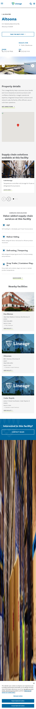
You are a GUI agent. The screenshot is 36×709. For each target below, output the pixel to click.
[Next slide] (32, 65)
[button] (18, 125)
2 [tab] (15, 198)
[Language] (34, 4)
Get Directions (7, 107)
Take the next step (17, 34)
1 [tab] (13, 198)
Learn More (7, 190)
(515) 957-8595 (8, 51)
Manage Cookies (18, 696)
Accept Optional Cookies (18, 705)
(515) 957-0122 (25, 51)
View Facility (8, 328)
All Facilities (7, 14)
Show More (17, 278)
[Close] (34, 683)
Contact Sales (18, 432)
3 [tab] (16, 198)
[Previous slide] (3, 65)
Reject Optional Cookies (18, 701)
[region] (18, 695)
